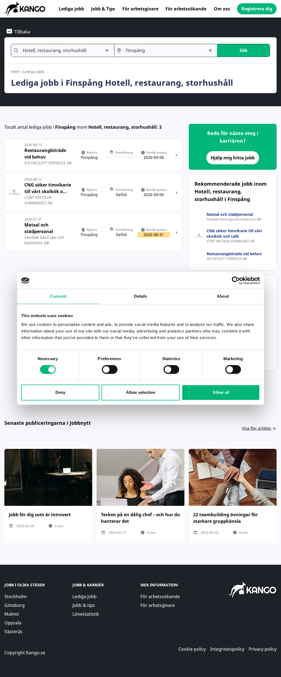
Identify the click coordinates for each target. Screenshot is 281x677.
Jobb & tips (83, 605)
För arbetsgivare (140, 9)
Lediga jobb (71, 9)
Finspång (65, 127)
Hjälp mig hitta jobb (233, 158)
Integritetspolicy (227, 649)
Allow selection (140, 392)
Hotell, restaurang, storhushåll (122, 127)
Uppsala (12, 623)
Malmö (11, 614)
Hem (15, 71)
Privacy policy (263, 649)
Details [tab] (140, 296)
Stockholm (15, 596)
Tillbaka (22, 32)
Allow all (221, 392)
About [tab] (223, 296)
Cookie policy (192, 649)
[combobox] (60, 50)
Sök (244, 50)
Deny (60, 392)
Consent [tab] (58, 296)
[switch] (109, 369)
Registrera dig (256, 9)
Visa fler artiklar (256, 428)
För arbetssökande (185, 9)
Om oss (222, 9)
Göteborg (14, 605)
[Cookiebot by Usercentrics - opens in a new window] (236, 280)
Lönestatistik (85, 614)
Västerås (13, 632)
